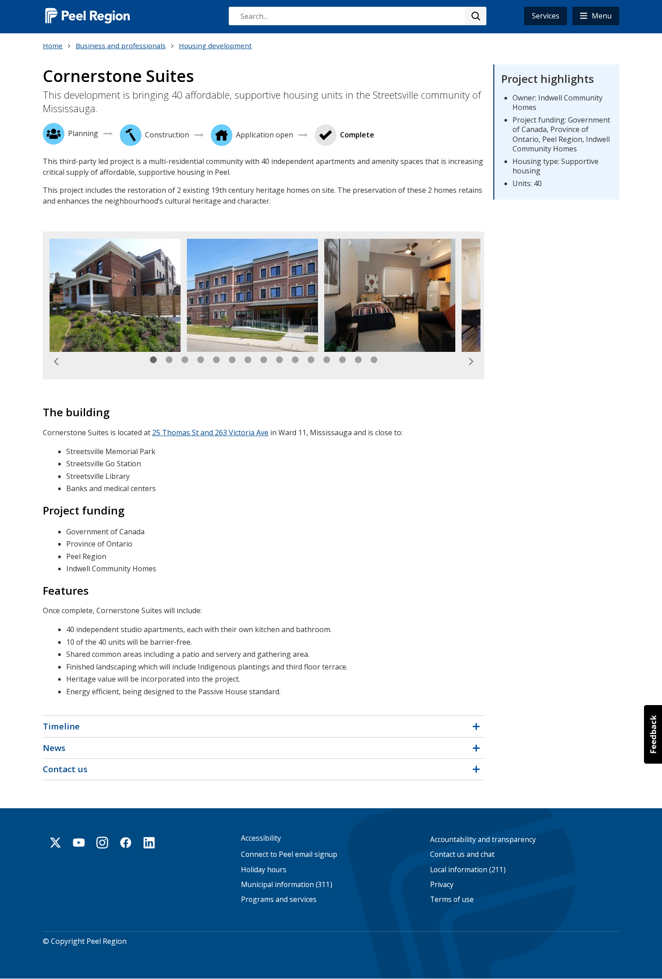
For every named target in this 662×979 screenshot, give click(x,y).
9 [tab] (279, 359)
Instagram (102, 842)
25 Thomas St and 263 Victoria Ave (210, 432)
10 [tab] (295, 359)
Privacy (441, 884)
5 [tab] (216, 359)
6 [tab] (232, 359)
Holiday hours (263, 869)
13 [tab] (342, 359)
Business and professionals (121, 45)
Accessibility (261, 838)
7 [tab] (248, 359)
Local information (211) (468, 869)
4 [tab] (200, 359)
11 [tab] (311, 359)
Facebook (126, 842)
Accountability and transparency (483, 839)
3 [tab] (184, 359)
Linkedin (149, 842)
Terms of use (452, 899)
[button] (595, 16)
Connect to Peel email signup (289, 854)
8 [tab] (263, 359)
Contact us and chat (462, 854)
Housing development (215, 45)
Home (53, 45)
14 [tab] (358, 359)
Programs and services (279, 899)
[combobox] (357, 16)
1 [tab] (153, 359)
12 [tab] (326, 359)
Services (545, 16)
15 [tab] (374, 359)
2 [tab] (169, 359)
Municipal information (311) (286, 884)
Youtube (79, 842)
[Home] (88, 15)
